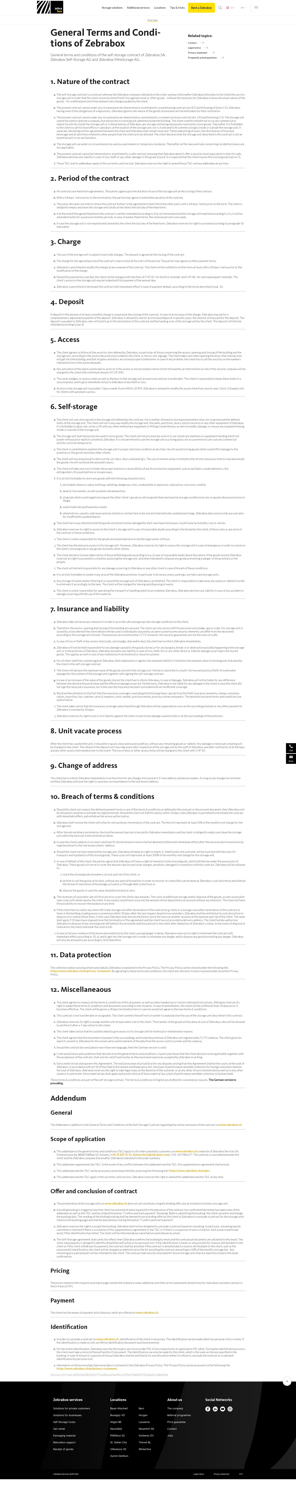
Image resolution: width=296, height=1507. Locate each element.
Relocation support (64, 1442)
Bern (141, 1408)
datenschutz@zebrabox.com (151, 1154)
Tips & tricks (177, 7)
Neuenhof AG (146, 1428)
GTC (241, 1474)
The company (175, 1408)
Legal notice (198, 1474)
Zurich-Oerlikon (119, 1455)
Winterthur (145, 1449)
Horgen (143, 1415)
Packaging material (64, 1435)
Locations (160, 7)
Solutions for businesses (67, 1415)
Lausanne (144, 1422)
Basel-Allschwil (119, 1408)
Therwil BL (145, 1442)
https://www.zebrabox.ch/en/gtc (189, 1170)
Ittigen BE (115, 1422)
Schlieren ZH (146, 1435)
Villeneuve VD (118, 1449)
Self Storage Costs (64, 1422)
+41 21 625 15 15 (121, 1154)
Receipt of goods (63, 1449)
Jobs (170, 1435)
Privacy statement (221, 1474)
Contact (172, 1428)
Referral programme (179, 1415)
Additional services (138, 7)
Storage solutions (112, 7)
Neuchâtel (116, 1428)
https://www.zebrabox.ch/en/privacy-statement (80, 971)
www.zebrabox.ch (230, 1124)
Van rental (59, 1428)
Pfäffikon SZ (117, 1435)
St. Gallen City (118, 1442)
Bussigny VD (117, 1415)
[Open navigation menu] (256, 7)
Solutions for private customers (71, 1408)
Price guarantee (176, 1422)
